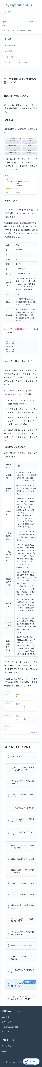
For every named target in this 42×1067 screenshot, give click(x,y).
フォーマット (10, 56)
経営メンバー (7, 1022)
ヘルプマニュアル (27, 21)
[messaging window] (31, 1062)
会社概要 (5, 1017)
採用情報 (5, 1031)
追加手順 (8, 51)
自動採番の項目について (14, 45)
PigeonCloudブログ (10, 1026)
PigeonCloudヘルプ (9, 21)
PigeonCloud (7, 1046)
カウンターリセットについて (16, 62)
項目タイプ (6, 26)
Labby (4, 1050)
